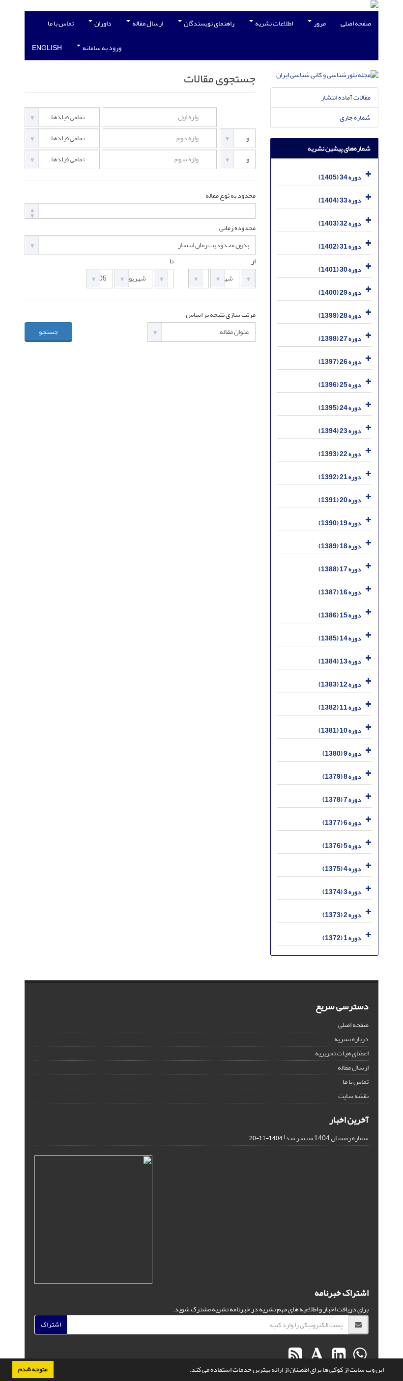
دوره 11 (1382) (339, 707)
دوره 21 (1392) (339, 477)
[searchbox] (30, 210)
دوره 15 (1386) (339, 615)
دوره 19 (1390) (339, 523)
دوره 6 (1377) (341, 822)
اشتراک (51, 1324)
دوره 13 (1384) (339, 661)
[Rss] (295, 1355)
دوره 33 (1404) (339, 200)
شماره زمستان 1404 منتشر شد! (326, 1138)
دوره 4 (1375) (341, 868)
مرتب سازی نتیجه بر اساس (221, 315)
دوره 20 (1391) (339, 500)
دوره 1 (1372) (341, 938)
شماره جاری (355, 117)
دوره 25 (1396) (339, 384)
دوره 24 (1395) (339, 407)
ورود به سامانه (101, 47)
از (253, 261)
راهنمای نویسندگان (208, 23)
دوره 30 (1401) (339, 269)
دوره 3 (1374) (341, 891)
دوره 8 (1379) (341, 776)
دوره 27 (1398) (339, 338)
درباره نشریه (351, 1039)
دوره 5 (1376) (341, 845)
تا (171, 261)
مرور (319, 23)
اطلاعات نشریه (273, 23)
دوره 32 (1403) (339, 223)
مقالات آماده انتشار (346, 97)
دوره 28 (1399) (339, 315)
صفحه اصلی (356, 23)
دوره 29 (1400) (339, 292)
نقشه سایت (353, 1095)
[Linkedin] (337, 1355)
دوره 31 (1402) (339, 246)
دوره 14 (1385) (339, 638)
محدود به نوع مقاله (230, 196)
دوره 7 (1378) (341, 799)
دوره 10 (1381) (339, 730)
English (47, 47)
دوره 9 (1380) (341, 753)
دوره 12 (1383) (339, 684)
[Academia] (315, 1355)
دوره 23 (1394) (339, 430)
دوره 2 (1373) (341, 914)
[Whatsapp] (358, 1355)
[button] (186, 1370)
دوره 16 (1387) (339, 592)
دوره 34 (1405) (339, 177)
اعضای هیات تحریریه (342, 1053)
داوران (102, 23)
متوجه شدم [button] (33, 1369)
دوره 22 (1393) (339, 453)
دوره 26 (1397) (339, 361)
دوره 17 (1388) (339, 569)
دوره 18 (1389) (339, 546)
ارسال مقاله (147, 23)
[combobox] (140, 211)
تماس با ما (61, 23)
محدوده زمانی (237, 228)
